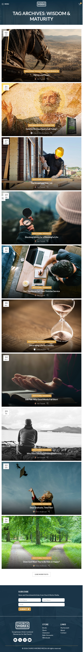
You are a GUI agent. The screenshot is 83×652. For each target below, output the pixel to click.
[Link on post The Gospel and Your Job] (41, 163)
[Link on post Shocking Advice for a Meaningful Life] (41, 217)
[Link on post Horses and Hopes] (41, 55)
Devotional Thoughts (34, 71)
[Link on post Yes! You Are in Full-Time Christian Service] (41, 271)
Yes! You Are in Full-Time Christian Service (41, 291)
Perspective (49, 125)
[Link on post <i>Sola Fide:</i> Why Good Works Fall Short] (41, 380)
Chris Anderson (41, 512)
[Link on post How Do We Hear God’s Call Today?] (41, 109)
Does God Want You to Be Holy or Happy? (41, 562)
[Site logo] (41, 4)
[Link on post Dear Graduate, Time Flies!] (41, 488)
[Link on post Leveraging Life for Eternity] (41, 326)
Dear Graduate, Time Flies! (41, 507)
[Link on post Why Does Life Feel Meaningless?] (41, 434)
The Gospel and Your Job (41, 183)
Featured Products (50, 71)
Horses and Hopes (42, 75)
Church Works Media (41, 133)
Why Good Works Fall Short (41, 399)
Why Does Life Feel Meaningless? (41, 453)
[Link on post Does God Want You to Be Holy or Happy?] (41, 542)
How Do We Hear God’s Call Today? (41, 129)
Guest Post (50, 341)
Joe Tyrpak (41, 79)
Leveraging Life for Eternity (41, 345)
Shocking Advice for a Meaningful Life (41, 237)
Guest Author (41, 349)
